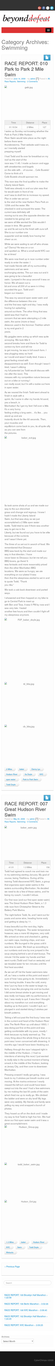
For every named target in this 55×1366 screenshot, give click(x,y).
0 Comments (32, 821)
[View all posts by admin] (37, 78)
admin (32, 78)
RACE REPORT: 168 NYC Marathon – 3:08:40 (26, 1310)
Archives (5, 1336)
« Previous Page (12, 1266)
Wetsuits (9, 1252)
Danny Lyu (36, 769)
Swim (19, 1247)
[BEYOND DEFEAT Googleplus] (39, 8)
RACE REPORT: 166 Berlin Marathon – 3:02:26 (26, 1303)
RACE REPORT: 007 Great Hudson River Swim (26, 809)
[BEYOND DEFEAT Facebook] (43, 8)
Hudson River (11, 774)
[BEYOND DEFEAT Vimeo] (47, 8)
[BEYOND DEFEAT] (27, 18)
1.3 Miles (10, 1242)
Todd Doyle (11, 784)
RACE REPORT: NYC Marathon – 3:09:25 (23, 1325)
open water (10, 779)
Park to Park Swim (30, 779)
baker (22, 769)
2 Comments (32, 81)
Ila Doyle (28, 774)
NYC (41, 774)
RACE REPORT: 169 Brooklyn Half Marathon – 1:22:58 (26, 1296)
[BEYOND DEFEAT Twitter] (52, 8)
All (49, 78)
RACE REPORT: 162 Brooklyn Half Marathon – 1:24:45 (26, 1317)
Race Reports (10, 81)
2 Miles (9, 769)
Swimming (21, 81)
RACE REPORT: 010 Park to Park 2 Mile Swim (26, 69)
